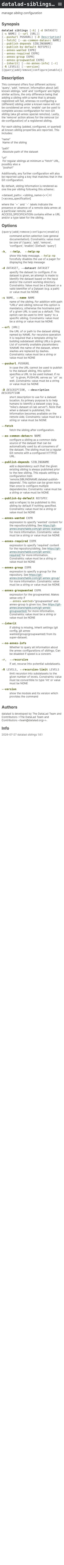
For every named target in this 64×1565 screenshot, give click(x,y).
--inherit (10, 63)
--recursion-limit (34, 669)
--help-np (32, 251)
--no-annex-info (35, 63)
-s (5, 33)
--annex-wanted (14, 50)
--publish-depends (17, 43)
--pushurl (10, 37)
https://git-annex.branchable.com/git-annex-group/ (35, 576)
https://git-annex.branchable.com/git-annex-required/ (35, 552)
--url (24, 33)
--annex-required (16, 53)
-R (5, 66)
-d (41, 30)
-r (54, 63)
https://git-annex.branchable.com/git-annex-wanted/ (36, 527)
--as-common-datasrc (35, 40)
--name (21, 297)
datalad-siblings (29, 4)
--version (30, 66)
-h (32, 30)
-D (38, 37)
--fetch (9, 40)
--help (15, 251)
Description (51, 37)
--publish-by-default (19, 46)
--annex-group (14, 56)
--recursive (19, 659)
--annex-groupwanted (19, 60)
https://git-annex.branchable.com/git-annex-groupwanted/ (35, 608)
